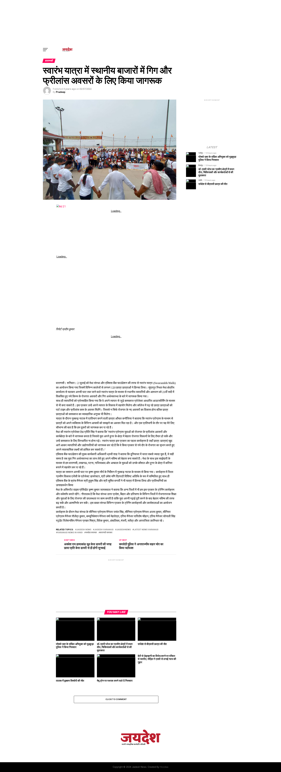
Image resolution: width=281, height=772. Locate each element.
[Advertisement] (140, 23)
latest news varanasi (146, 530)
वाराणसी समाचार (106, 533)
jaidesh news (83, 530)
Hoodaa (164, 767)
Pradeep (60, 92)
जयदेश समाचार (91, 533)
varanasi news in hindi (70, 533)
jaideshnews (123, 530)
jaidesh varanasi (104, 530)
